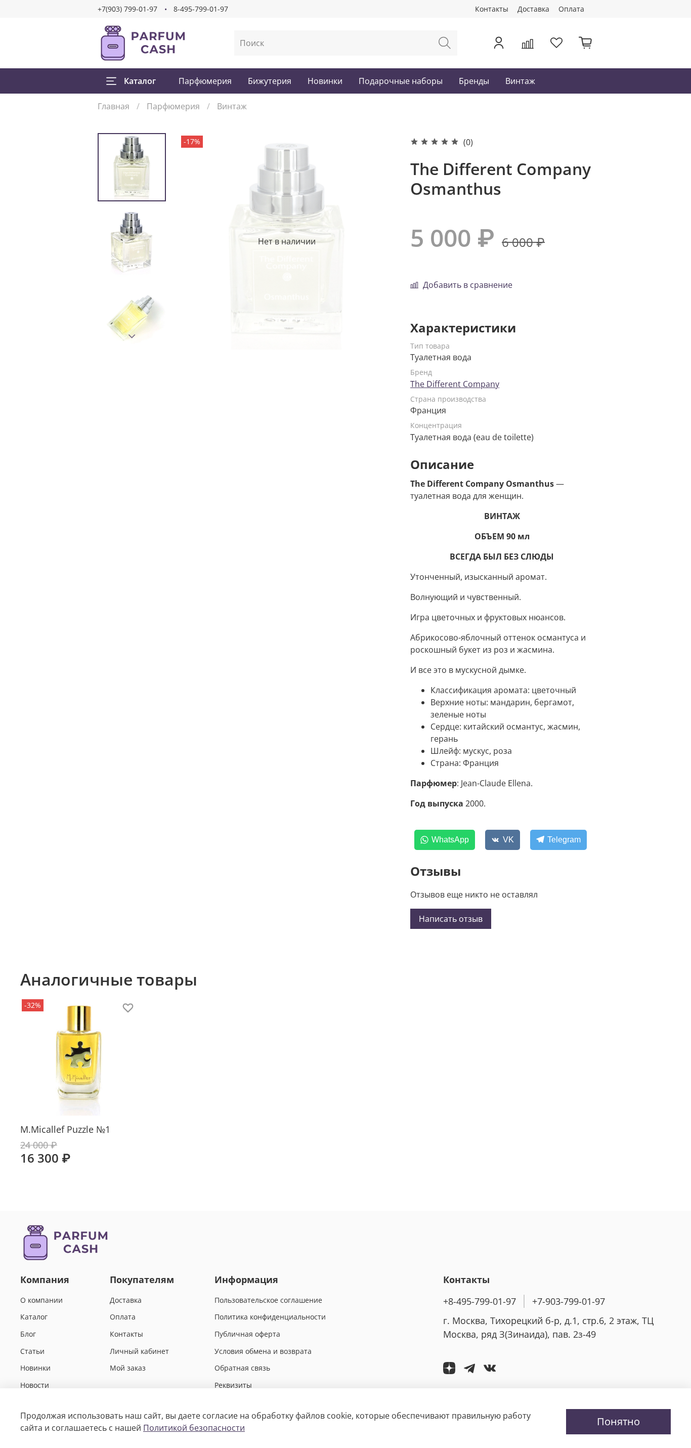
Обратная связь (242, 1368)
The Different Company (454, 384)
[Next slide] (132, 336)
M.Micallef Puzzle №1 (65, 1129)
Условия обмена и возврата (263, 1351)
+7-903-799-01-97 (568, 1301)
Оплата (571, 9)
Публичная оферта (247, 1334)
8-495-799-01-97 (201, 9)
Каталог (140, 81)
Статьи (32, 1351)
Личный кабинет (139, 1351)
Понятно (618, 1421)
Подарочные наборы (401, 81)
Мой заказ (128, 1368)
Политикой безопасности (194, 1427)
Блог (28, 1334)
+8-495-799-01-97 (479, 1301)
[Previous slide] (199, 241)
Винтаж (520, 81)
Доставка (533, 9)
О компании (41, 1300)
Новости (34, 1385)
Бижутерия (269, 81)
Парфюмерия (205, 81)
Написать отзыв (451, 918)
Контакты (491, 9)
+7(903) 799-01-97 (127, 9)
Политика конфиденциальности (270, 1317)
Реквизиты (233, 1385)
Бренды (474, 81)
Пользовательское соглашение (268, 1300)
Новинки (325, 81)
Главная (113, 106)
